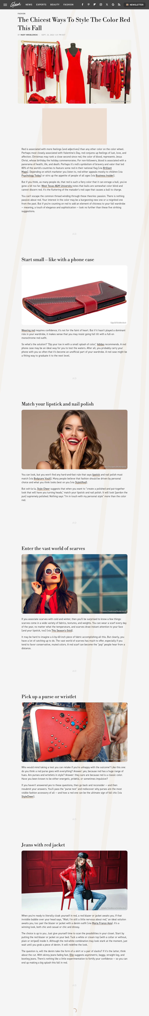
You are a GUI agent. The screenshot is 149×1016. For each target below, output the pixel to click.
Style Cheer (43, 488)
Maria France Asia (102, 923)
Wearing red (28, 330)
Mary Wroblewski (29, 35)
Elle (72, 955)
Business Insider (104, 175)
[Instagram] (100, 6)
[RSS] (119, 6)
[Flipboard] (94, 6)
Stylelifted (80, 482)
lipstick (96, 474)
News (29, 4)
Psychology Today (31, 175)
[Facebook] (82, 6)
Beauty (55, 4)
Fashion (68, 4)
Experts (41, 4)
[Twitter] (107, 6)
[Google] (113, 6)
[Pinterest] (88, 6)
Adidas (100, 344)
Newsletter (136, 4)
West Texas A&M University (56, 186)
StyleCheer (27, 796)
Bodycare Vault (42, 478)
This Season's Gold (62, 630)
